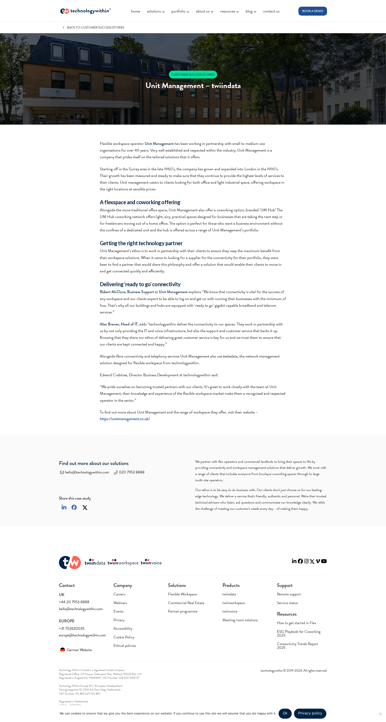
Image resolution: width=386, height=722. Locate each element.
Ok (285, 713)
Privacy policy (310, 713)
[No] (380, 714)
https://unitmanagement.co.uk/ (125, 419)
